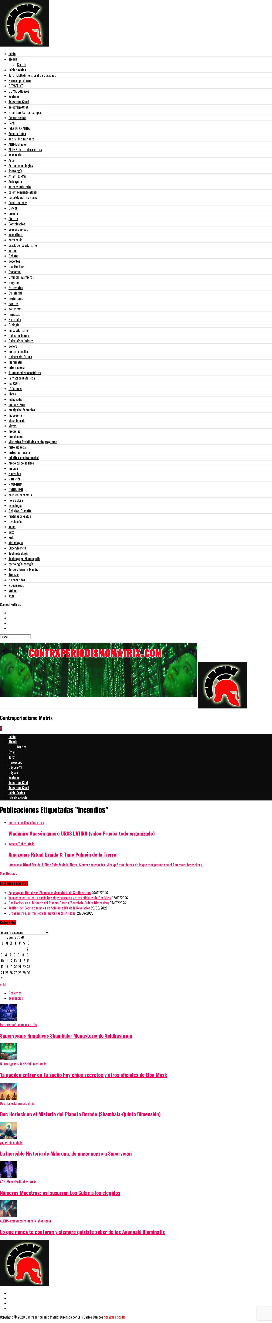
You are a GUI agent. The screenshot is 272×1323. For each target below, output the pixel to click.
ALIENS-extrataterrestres (25, 149)
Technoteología (18, 553)
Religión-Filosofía (19, 510)
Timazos (13, 574)
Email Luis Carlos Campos (25, 112)
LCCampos (15, 388)
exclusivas (15, 309)
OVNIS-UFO (15, 489)
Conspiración (16, 224)
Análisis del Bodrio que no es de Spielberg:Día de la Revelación (49, 908)
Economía (14, 271)
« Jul (3, 984)
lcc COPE (14, 383)
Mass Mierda (16, 420)
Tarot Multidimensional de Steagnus (32, 75)
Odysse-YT (15, 767)
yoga (11, 595)
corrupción (15, 239)
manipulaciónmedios (21, 409)
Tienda (12, 59)
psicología (15, 505)
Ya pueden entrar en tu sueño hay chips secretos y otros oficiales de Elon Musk (59, 897)
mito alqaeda (17, 447)
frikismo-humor (19, 335)
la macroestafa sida (21, 378)
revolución (15, 521)
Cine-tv (13, 218)
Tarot (12, 757)
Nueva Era (14, 473)
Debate (13, 255)
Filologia (13, 324)
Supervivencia (17, 548)
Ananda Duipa (17, 133)
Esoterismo (15, 298)
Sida (11, 537)
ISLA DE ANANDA (19, 128)
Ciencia (13, 213)
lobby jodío (15, 399)
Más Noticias (8, 873)
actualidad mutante (21, 139)
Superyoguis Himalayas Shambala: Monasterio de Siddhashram (49, 892)
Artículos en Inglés (20, 165)
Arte (11, 160)
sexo (11, 532)
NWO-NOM (15, 484)
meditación (15, 436)
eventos (13, 303)
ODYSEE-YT (15, 85)
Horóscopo (15, 762)
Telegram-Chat (18, 107)
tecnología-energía (20, 564)
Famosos (14, 314)
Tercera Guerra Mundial (23, 569)
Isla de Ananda (17, 797)
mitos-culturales (19, 452)
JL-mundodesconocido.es (24, 372)
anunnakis (14, 154)
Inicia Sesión (16, 792)
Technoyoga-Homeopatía (24, 558)
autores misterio (19, 186)
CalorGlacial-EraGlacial (23, 197)
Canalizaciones (17, 202)
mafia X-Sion (16, 404)
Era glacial (15, 293)
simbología (15, 542)
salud (12, 526)
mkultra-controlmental (23, 457)
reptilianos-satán (19, 516)
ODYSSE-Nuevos (18, 91)
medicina (14, 431)
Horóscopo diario (19, 80)
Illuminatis (15, 362)
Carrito (21, 64)
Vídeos (12, 590)
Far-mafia (14, 319)
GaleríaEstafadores (21, 340)
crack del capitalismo (22, 245)
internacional (17, 367)
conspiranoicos (18, 229)
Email (12, 752)
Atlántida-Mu (17, 176)
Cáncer (12, 208)
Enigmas (13, 282)
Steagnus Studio (114, 1317)
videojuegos (16, 585)
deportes (14, 261)
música (13, 468)
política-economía (20, 494)
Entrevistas (15, 287)
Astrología (15, 170)
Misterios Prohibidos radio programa (32, 441)
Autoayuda (15, 181)
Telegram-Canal (18, 101)
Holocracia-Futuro (20, 356)
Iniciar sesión (17, 69)
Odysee (13, 772)
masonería (15, 415)
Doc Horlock (16, 266)
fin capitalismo (18, 330)
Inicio (12, 53)
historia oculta (18, 351)
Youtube (13, 96)
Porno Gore (15, 500)
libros (12, 394)
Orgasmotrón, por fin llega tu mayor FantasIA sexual (42, 913)
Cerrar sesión (17, 117)
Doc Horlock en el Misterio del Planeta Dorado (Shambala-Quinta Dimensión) (58, 902)
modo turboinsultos (21, 463)
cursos (12, 250)
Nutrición (14, 479)
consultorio (15, 234)
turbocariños (16, 579)
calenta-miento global (22, 192)
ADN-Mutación (17, 144)
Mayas (12, 425)
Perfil (12, 123)
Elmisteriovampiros (21, 277)
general (13, 346)
